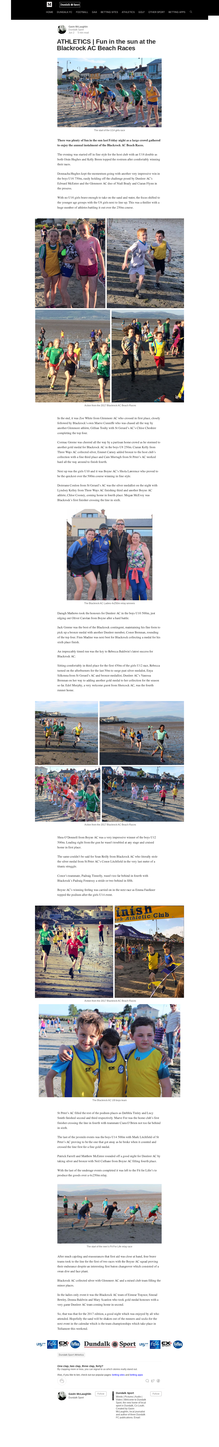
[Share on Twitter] (153, 1381)
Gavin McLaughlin (78, 26)
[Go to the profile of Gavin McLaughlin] (61, 1395)
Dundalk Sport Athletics (71, 1354)
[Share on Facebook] (158, 1381)
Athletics (128, 12)
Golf (141, 12)
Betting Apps (176, 12)
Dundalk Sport (125, 1393)
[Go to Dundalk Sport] (113, 1395)
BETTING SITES (109, 12)
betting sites (118, 1375)
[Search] (191, 12)
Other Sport (156, 12)
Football (82, 12)
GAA (94, 12)
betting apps (136, 1375)
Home (49, 12)
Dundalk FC (64, 12)
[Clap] (61, 1380)
